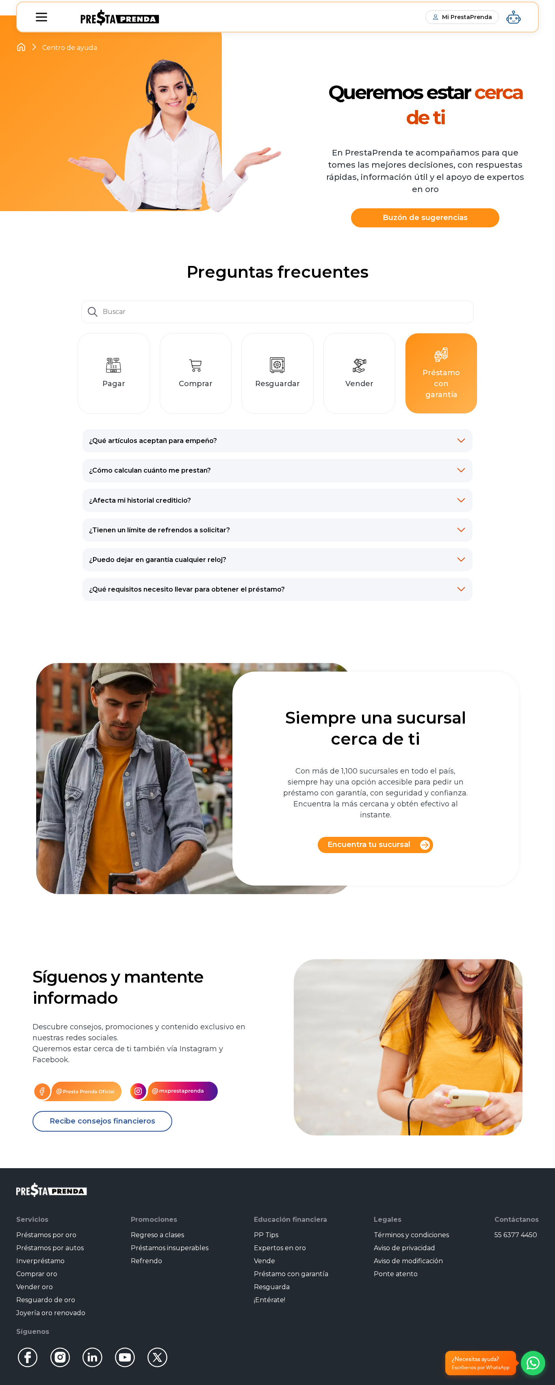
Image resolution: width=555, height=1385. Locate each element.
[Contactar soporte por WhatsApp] (533, 1363)
